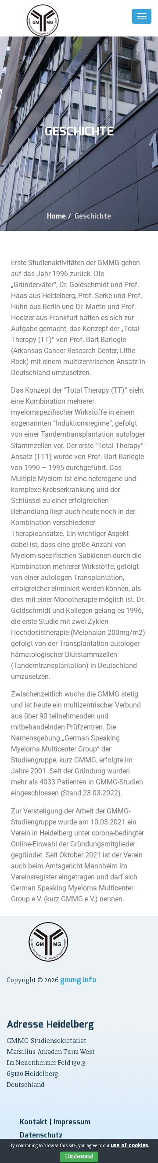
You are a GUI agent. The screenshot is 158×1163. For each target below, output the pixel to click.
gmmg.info (78, 980)
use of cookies (129, 1145)
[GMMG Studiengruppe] (42, 20)
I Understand (79, 1156)
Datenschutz (41, 1135)
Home (56, 216)
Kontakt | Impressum (55, 1122)
